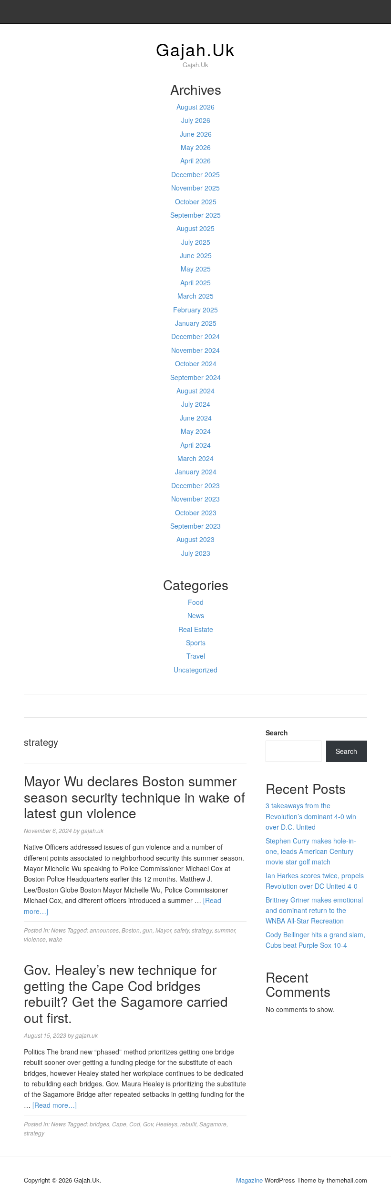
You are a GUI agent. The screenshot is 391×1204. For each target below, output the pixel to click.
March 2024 (195, 458)
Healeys (166, 1124)
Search (277, 732)
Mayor (163, 930)
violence (35, 939)
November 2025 (195, 187)
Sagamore (212, 1124)
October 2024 (195, 363)
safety (181, 930)
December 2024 (195, 336)
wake (55, 939)
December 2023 (195, 485)
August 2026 (195, 106)
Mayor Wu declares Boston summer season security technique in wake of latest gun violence (134, 796)
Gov (148, 1124)
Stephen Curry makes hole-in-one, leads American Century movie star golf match (311, 851)
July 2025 (195, 242)
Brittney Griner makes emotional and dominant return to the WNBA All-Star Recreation (314, 910)
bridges (99, 1124)
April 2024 (195, 445)
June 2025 (196, 255)
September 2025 (195, 215)
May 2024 (196, 431)
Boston (131, 930)
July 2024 (195, 404)
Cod (134, 1124)
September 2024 (195, 377)
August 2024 (195, 390)
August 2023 (195, 539)
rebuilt (188, 1124)
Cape (119, 1124)
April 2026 (195, 160)
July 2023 (195, 553)
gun (148, 930)
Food (196, 602)
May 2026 (196, 147)
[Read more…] (54, 1105)
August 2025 (195, 228)
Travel (195, 656)
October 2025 (195, 201)
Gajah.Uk (195, 49)
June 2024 (196, 417)
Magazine (249, 1179)
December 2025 (195, 174)
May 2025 (196, 268)
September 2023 (195, 526)
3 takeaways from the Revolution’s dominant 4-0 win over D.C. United (311, 816)
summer (225, 930)
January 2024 (195, 471)
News (195, 615)
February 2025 (195, 309)
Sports (196, 642)
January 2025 (195, 323)
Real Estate (195, 629)
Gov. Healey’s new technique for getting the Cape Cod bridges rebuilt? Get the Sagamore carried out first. (126, 993)
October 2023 (195, 512)
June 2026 (196, 134)
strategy (202, 930)
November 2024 (195, 350)
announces (104, 930)
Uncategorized (195, 669)
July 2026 (195, 120)
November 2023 (195, 498)
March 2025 (195, 296)
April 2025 (195, 282)
